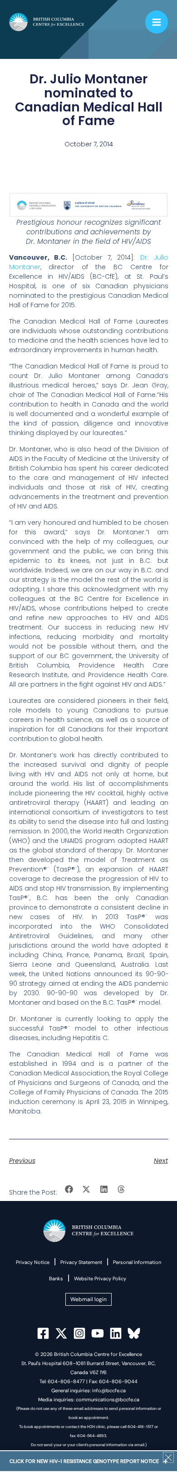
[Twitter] (61, 1333)
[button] (69, 1189)
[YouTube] (97, 1333)
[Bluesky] (134, 1333)
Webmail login (88, 1299)
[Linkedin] (115, 1333)
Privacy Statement (81, 1262)
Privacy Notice (32, 1262)
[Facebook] (43, 1333)
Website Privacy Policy (100, 1278)
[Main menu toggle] (156, 22)
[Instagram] (79, 1333)
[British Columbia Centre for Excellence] (46, 22)
